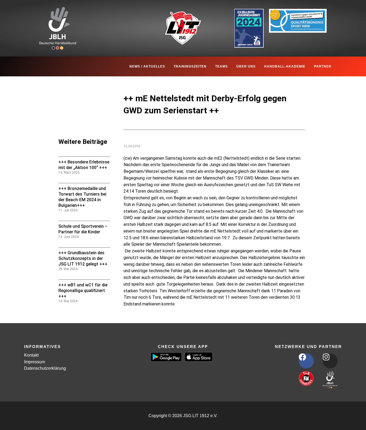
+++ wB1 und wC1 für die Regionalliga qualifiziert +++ (82, 290)
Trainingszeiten (190, 66)
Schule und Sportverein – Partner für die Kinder (82, 229)
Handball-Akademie (284, 66)
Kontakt (31, 355)
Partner (322, 66)
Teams (221, 66)
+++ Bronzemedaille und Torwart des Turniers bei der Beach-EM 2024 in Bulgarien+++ (82, 197)
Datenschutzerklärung (45, 368)
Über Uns (246, 66)
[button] (12, 418)
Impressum (34, 362)
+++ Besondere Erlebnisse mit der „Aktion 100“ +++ (83, 164)
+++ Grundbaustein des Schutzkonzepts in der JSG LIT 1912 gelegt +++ (82, 258)
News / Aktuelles (147, 66)
